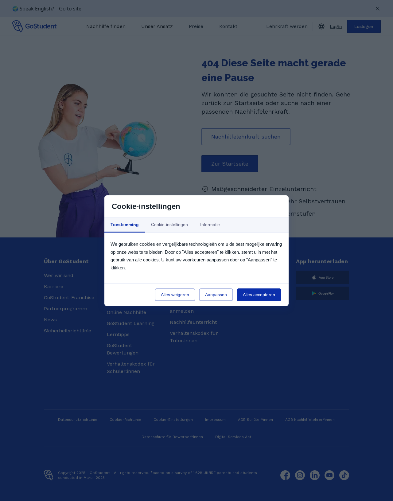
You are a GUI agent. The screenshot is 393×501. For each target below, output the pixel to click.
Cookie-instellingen (169, 224)
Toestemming (125, 224)
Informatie (210, 224)
